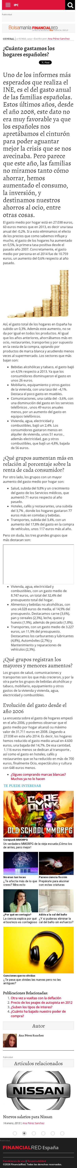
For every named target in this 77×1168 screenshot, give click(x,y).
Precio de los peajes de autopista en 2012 (41, 1002)
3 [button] (34, 1133)
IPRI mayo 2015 (22, 1116)
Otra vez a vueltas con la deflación (36, 998)
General (8, 39)
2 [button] (24, 1133)
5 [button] (53, 1133)
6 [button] (62, 1133)
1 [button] (15, 1133)
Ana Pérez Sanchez (59, 38)
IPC (16, 5)
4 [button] (43, 1133)
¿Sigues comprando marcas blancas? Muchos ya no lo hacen (38, 776)
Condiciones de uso (14, 1161)
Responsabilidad (36, 1161)
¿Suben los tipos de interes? (31, 1007)
